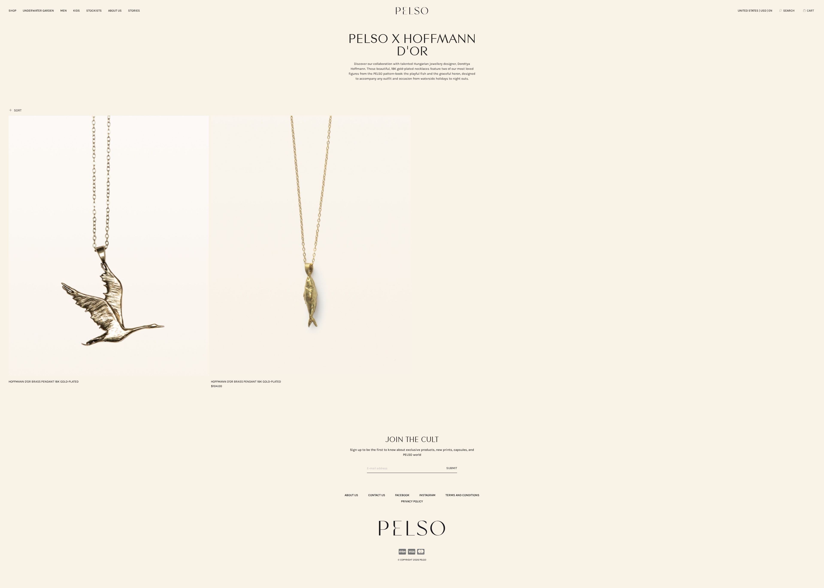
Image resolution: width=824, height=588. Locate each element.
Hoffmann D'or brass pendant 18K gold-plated (44, 381)
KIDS (76, 10)
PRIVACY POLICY (412, 501)
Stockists (94, 10)
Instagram (427, 495)
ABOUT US (115, 10)
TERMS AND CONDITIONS (462, 495)
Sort (17, 110)
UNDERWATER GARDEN (38, 10)
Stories (134, 10)
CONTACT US (376, 495)
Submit (451, 468)
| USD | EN (755, 10)
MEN (63, 10)
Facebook (402, 495)
